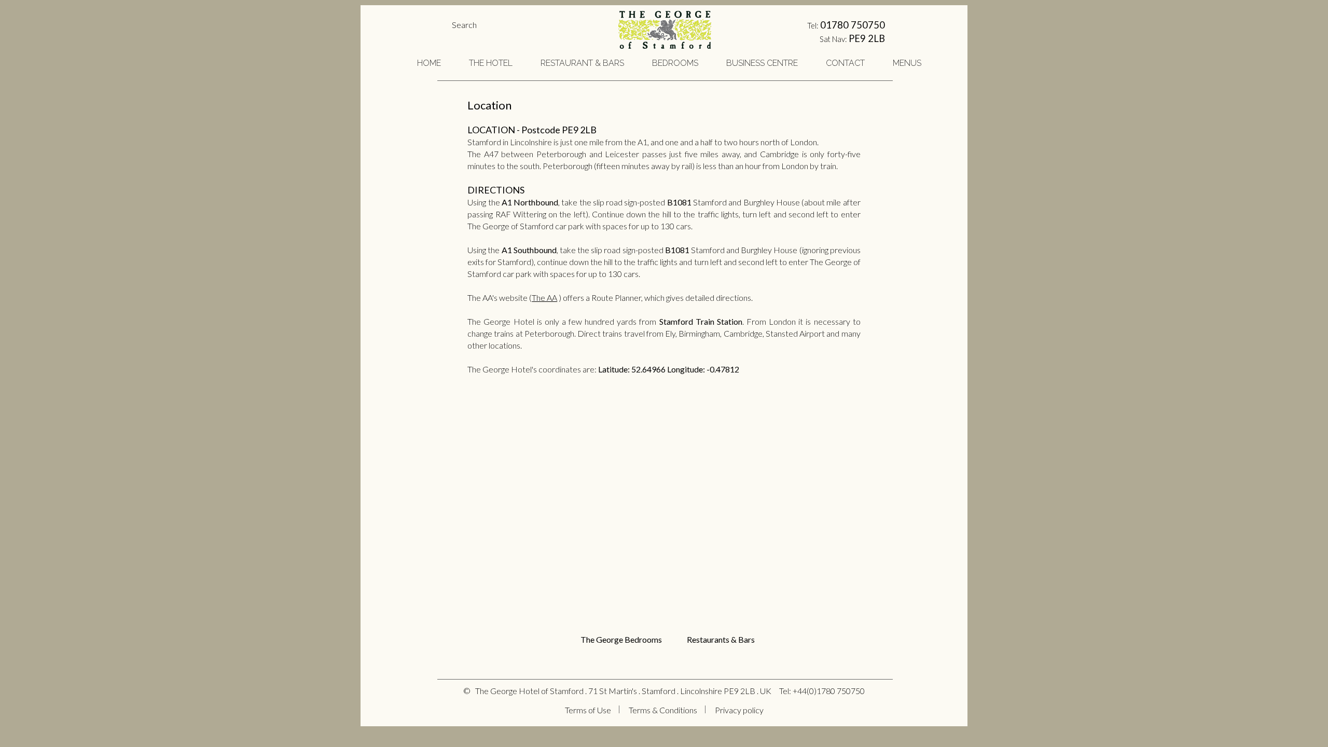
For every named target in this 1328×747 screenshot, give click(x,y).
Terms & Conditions (663, 710)
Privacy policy (739, 710)
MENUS (907, 63)
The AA (544, 297)
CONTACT (845, 63)
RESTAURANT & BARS (582, 63)
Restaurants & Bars (720, 639)
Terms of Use (588, 710)
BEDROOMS (675, 63)
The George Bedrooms (620, 639)
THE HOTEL (491, 63)
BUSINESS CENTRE (762, 63)
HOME (429, 63)
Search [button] (464, 25)
